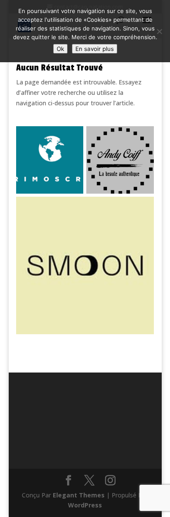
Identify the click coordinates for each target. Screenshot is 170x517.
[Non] (159, 31)
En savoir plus (94, 48)
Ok (60, 48)
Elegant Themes (79, 495)
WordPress (85, 505)
